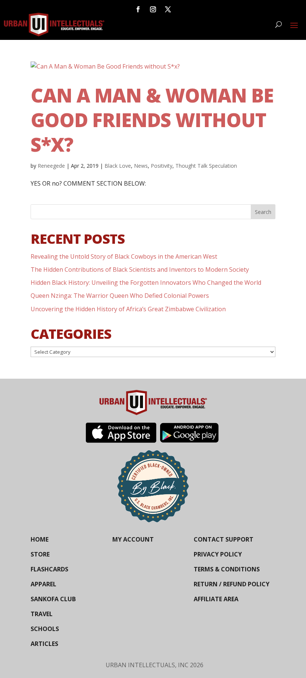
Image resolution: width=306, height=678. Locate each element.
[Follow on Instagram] (153, 9)
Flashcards (49, 569)
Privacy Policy (218, 554)
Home (40, 539)
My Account (133, 539)
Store (40, 554)
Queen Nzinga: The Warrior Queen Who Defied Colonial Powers (120, 295)
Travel (42, 614)
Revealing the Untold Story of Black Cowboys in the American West (124, 256)
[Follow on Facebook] (138, 9)
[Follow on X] (168, 9)
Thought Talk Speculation (206, 165)
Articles (44, 644)
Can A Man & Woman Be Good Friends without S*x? (152, 120)
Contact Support (223, 539)
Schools (45, 629)
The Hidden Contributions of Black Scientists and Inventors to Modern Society (140, 269)
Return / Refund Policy (231, 584)
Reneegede (51, 165)
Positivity (161, 165)
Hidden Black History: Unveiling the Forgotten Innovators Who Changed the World (146, 282)
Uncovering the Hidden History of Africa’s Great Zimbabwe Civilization (128, 309)
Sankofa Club (53, 599)
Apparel (43, 584)
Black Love (117, 165)
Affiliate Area (216, 599)
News (141, 165)
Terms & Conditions (227, 569)
